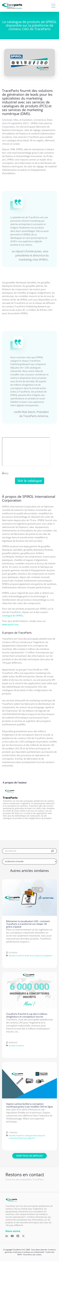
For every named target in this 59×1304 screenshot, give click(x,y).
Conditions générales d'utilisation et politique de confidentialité (30, 1251)
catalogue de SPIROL (12, 615)
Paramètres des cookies (32, 1255)
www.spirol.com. (10, 624)
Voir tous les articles (29, 1155)
